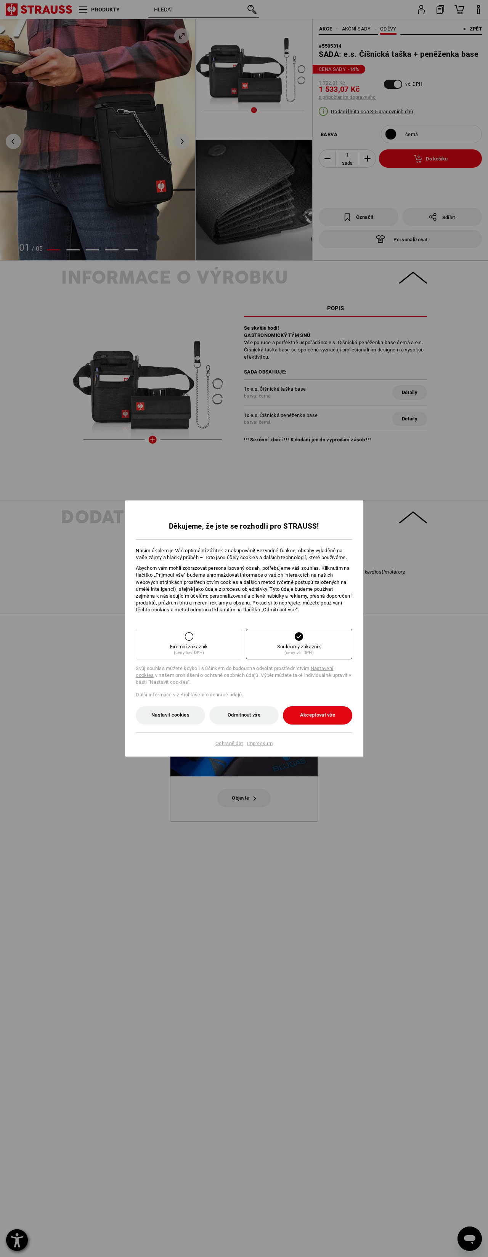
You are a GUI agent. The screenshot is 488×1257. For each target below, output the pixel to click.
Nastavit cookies (170, 715)
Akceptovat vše (317, 715)
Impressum (260, 743)
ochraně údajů (226, 694)
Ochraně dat (229, 743)
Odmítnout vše (244, 715)
